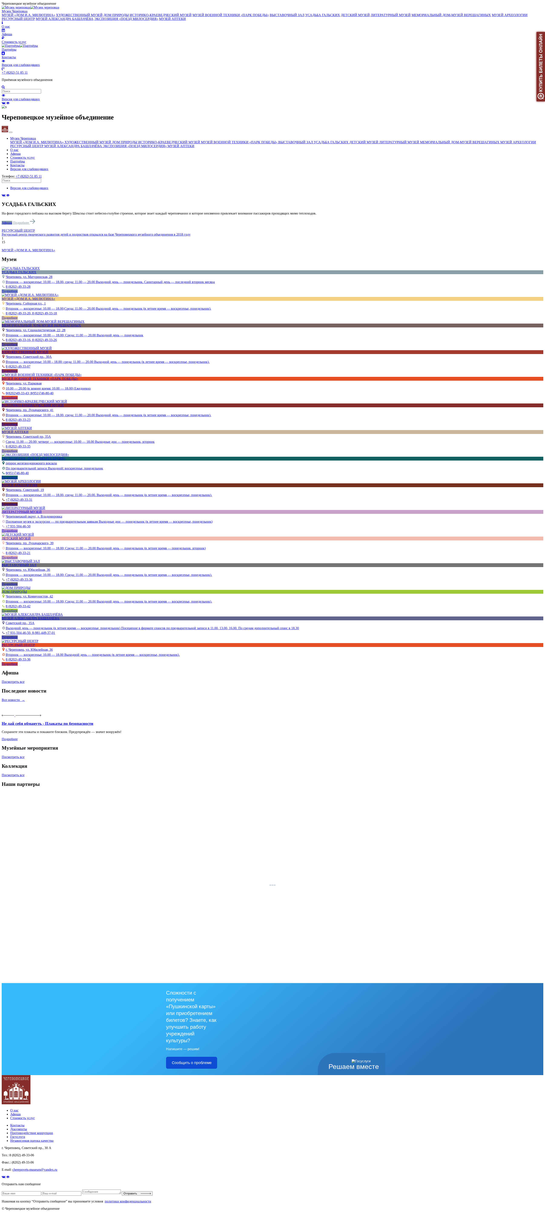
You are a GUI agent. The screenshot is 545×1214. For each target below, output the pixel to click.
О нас (14, 150)
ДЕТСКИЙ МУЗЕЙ (355, 15)
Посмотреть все (13, 682)
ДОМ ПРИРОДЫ (116, 15)
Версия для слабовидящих (21, 99)
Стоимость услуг (22, 157)
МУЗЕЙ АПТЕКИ (172, 19)
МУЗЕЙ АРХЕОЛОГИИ (510, 15)
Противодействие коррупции (31, 1133)
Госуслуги (17, 1137)
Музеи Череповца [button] (23, 138)
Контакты (17, 165)
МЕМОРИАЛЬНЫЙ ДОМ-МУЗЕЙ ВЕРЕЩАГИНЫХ (451, 15)
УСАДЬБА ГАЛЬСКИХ (322, 15)
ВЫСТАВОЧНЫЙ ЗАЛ (287, 15)
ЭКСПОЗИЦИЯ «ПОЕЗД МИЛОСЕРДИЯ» (126, 19)
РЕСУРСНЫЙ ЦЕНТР (18, 19)
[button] (272, 230)
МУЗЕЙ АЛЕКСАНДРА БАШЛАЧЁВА (64, 19)
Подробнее (21, 223)
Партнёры (17, 161)
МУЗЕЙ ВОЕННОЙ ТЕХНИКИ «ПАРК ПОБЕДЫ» (230, 15)
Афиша (15, 154)
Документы (18, 1129)
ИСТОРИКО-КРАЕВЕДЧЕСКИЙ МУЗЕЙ (161, 15)
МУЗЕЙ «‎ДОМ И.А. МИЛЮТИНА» (28, 15)
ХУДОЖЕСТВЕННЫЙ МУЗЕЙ (79, 15)
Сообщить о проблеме (192, 1063)
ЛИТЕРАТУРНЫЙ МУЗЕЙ (391, 15)
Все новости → (13, 700)
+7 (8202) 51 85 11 (15, 72)
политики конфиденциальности (128, 1201)
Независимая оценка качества (31, 1140)
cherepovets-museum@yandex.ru (34, 1169)
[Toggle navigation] (10, 132)
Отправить (132, 1193)
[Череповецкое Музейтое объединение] (16, 1103)
